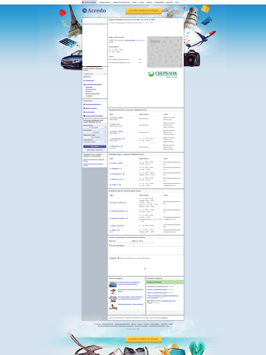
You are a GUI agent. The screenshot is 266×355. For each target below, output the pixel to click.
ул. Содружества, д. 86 (117, 138)
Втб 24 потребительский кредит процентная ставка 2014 (116, 326)
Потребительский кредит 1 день (159, 326)
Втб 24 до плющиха (141, 326)
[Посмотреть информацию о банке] (162, 79)
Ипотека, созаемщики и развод (157, 289)
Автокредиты (90, 80)
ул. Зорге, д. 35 (114, 230)
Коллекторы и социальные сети (157, 286)
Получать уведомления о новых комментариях (134, 258)
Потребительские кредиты (94, 84)
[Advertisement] (146, 29)
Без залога (89, 91)
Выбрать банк (99, 149)
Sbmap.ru (164, 318)
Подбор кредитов (105, 2)
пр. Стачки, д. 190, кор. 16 (118, 202)
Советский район (130, 40)
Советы (141, 2)
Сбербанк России (154, 301)
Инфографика (159, 2)
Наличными (89, 87)
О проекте (98, 324)
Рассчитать (95, 146)
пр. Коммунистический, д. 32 (119, 218)
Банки (177, 2)
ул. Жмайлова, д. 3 (116, 168)
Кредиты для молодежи (93, 93)
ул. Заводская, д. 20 (116, 146)
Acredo (109, 22)
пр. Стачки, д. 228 (115, 184)
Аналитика (169, 2)
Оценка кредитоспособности (94, 116)
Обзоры (134, 2)
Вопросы (149, 2)
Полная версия (91, 149)
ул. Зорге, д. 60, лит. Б (117, 225)
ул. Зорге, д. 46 (114, 124)
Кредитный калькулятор (93, 104)
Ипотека (88, 76)
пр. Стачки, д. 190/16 (116, 117)
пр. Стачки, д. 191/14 (116, 131)
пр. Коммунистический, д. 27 (119, 211)
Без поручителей (91, 89)
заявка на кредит (90, 2)
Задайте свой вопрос (154, 282)
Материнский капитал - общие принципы (130, 304)
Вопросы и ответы (91, 108)
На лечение (89, 96)
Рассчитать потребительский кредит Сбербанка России (93, 121)
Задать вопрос (90, 112)
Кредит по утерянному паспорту (157, 292)
